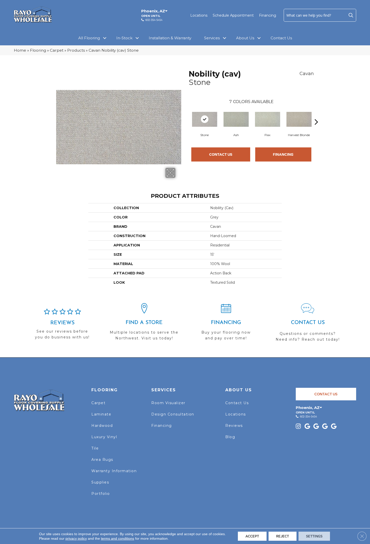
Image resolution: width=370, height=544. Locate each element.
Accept (252, 536)
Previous (186, 114)
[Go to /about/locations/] (144, 324)
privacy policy (76, 538)
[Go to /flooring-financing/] (226, 324)
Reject (282, 536)
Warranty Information (114, 471)
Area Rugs (102, 459)
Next (316, 114)
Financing (267, 15)
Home (20, 50)
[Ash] (236, 119)
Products (76, 50)
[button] (351, 15)
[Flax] (267, 119)
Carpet (56, 50)
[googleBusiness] (307, 426)
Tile (95, 448)
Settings (314, 536)
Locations (198, 15)
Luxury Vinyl (104, 437)
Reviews (234, 425)
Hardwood (102, 425)
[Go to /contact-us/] (308, 324)
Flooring (38, 50)
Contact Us (281, 38)
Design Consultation (172, 414)
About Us (245, 38)
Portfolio (100, 493)
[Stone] (204, 119)
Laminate (101, 414)
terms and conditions (117, 538)
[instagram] (298, 426)
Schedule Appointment (233, 15)
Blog (230, 437)
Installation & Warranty (170, 38)
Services (212, 38)
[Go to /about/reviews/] (62, 326)
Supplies (100, 482)
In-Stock (124, 38)
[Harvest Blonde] (299, 119)
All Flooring (89, 38)
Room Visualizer (168, 403)
